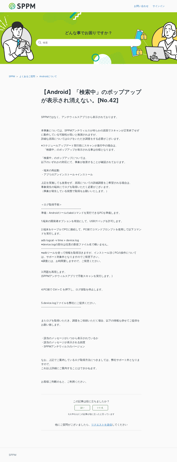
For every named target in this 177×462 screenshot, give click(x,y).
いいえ (100, 407)
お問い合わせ (141, 5)
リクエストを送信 (101, 424)
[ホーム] (22, 6)
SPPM (12, 76)
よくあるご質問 (27, 76)
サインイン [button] (159, 5)
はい (82, 407)
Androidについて (48, 76)
